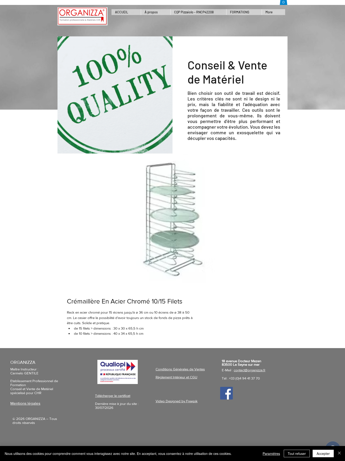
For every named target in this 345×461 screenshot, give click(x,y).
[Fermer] (339, 453)
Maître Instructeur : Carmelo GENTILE (24, 371)
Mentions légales (25, 403)
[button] (244, 12)
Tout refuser (297, 453)
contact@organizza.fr (249, 370)
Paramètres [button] (271, 453)
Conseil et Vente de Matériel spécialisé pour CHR (31, 391)
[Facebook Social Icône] (226, 393)
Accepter (323, 453)
